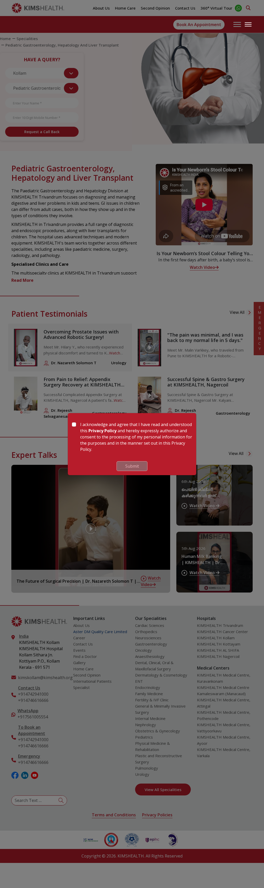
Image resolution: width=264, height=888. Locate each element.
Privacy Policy (102, 431)
